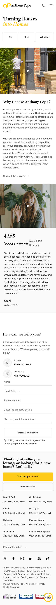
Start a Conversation (28, 432)
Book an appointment (28, 476)
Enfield (6, 508)
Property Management (40, 531)
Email (22, 501)
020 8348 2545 (10, 501)
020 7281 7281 (10, 535)
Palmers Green (36, 520)
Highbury (7, 520)
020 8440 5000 (37, 501)
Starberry (14, 587)
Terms (6, 567)
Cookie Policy (33, 567)
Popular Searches (12, 546)
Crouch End (9, 497)
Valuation (44, 37)
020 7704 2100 (10, 524)
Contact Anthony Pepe (15, 176)
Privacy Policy (18, 567)
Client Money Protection (31, 571)
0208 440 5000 (23, 364)
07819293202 (21, 375)
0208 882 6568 (37, 535)
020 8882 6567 (36, 524)
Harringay (34, 508)
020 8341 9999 (36, 513)
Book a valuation (28, 486)
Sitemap (47, 567)
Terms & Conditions (27, 443)
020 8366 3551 (10, 513)
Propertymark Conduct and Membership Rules (26, 574)
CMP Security (10, 571)
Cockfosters (35, 497)
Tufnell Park (8, 531)
